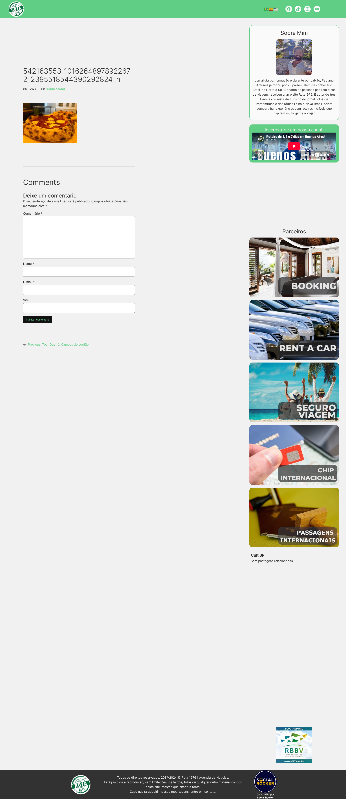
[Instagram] (307, 9)
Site (26, 300)
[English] (276, 9)
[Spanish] (271, 9)
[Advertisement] (85, 36)
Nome (28, 263)
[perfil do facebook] (288, 9)
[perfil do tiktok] (298, 9)
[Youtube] (317, 9)
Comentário (32, 213)
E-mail (29, 282)
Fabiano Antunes (55, 88)
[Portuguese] (266, 9)
